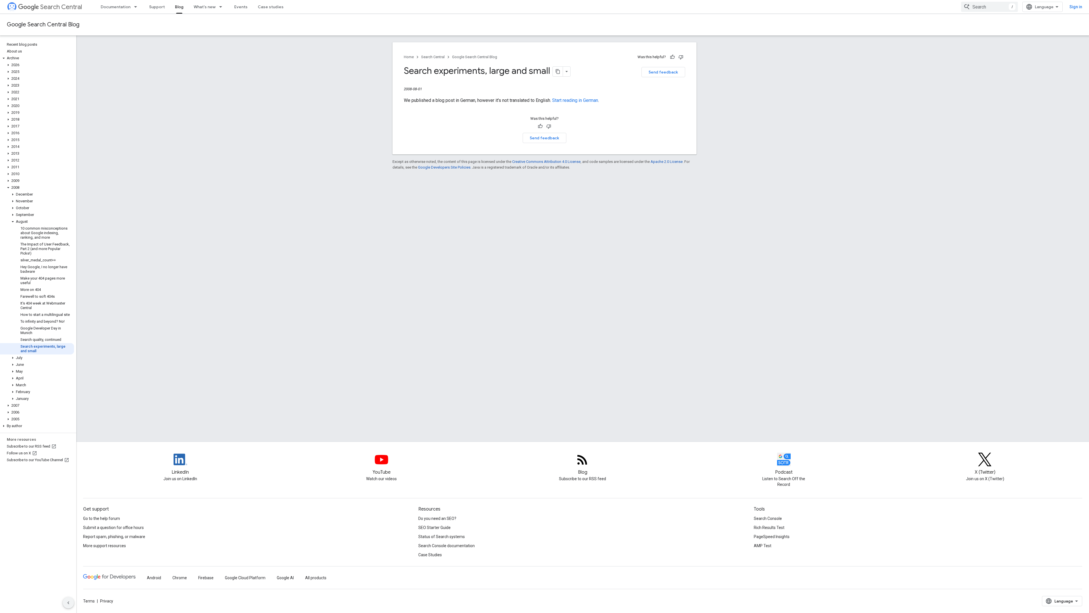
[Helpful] (672, 57)
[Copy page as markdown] (558, 71)
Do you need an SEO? (437, 518)
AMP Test (762, 545)
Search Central (61, 7)
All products (315, 578)
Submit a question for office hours (113, 527)
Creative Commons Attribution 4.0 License (546, 161)
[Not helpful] (681, 57)
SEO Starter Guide (434, 527)
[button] (37, 58)
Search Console (768, 518)
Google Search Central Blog (43, 24)
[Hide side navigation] (68, 602)
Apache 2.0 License (667, 161)
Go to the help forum (101, 518)
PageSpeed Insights (772, 536)
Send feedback (663, 72)
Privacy (106, 601)
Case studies (271, 6)
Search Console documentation (446, 545)
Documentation (115, 6)
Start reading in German (575, 100)
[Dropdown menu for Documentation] (137, 7)
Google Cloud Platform (245, 578)
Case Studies (430, 555)
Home (409, 57)
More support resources (104, 545)
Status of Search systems (441, 536)
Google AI (285, 578)
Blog (179, 6)
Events (241, 6)
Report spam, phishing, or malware (114, 536)
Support (157, 6)
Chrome (179, 578)
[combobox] (989, 7)
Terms (89, 601)
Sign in (1075, 7)
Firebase (206, 578)
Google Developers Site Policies (444, 167)
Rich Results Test (769, 527)
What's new (205, 6)
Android (154, 578)
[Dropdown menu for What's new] (222, 7)
